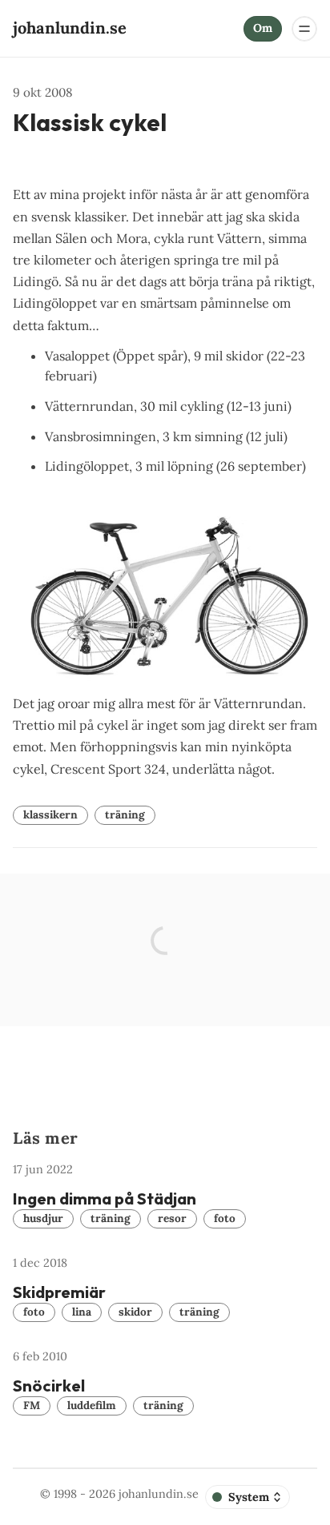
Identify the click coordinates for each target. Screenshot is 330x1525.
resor (172, 1218)
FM (31, 1405)
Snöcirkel (49, 1386)
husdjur (43, 1218)
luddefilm (91, 1405)
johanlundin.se (159, 1494)
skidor (135, 1311)
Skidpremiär (59, 1292)
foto (224, 1218)
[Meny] (304, 29)
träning (125, 814)
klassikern (50, 814)
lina (81, 1311)
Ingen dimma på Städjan (104, 1198)
